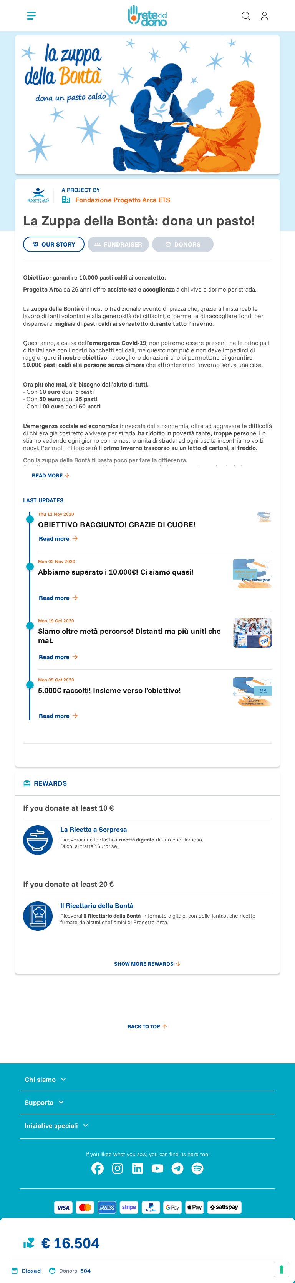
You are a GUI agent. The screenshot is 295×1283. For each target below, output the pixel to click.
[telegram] (177, 1168)
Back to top (144, 1026)
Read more (47, 475)
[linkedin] (137, 1168)
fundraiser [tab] (123, 244)
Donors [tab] (187, 244)
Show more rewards (144, 963)
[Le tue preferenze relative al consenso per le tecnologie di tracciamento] (281, 1269)
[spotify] (197, 1168)
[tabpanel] (147, 498)
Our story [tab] (58, 244)
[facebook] (97, 1168)
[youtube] (157, 1168)
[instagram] (117, 1168)
